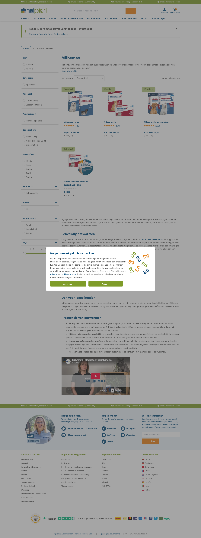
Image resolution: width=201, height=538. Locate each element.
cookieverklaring (68, 274)
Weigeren (106, 284)
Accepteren (68, 284)
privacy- (54, 274)
